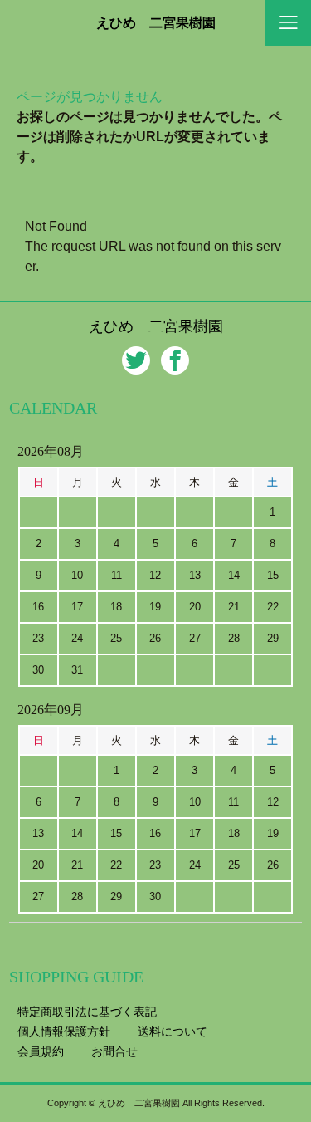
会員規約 (40, 1051)
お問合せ (114, 1051)
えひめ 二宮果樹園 (156, 23)
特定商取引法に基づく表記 (87, 1011)
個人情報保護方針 (63, 1031)
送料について (172, 1031)
